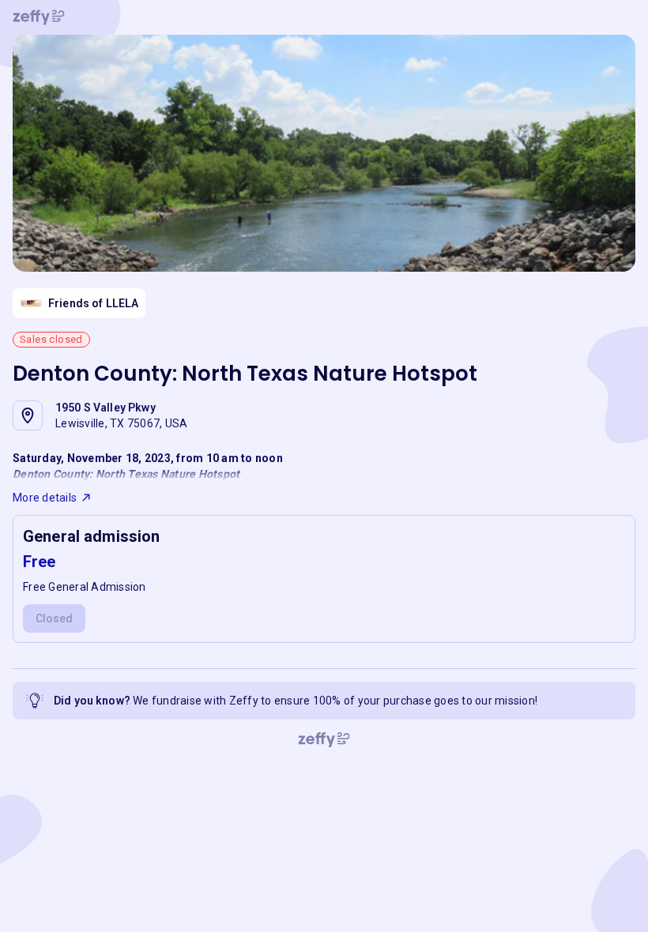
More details (45, 497)
